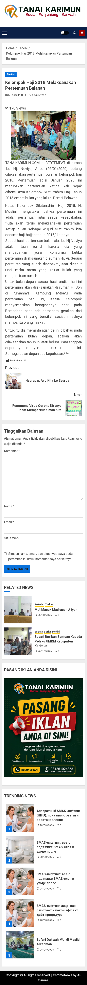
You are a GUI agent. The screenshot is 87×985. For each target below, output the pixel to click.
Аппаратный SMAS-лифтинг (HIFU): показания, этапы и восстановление (59, 815)
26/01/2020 (39, 95)
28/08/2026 (47, 825)
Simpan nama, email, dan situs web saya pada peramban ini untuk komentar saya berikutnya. (40, 556)
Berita (47, 631)
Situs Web (11, 538)
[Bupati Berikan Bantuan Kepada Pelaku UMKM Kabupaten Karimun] (18, 641)
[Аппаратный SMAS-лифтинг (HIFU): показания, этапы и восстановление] (20, 818)
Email (9, 522)
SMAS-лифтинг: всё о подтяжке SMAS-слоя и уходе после (55, 847)
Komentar (12, 451)
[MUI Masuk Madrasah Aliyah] (18, 609)
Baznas (39, 631)
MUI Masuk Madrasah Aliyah (56, 610)
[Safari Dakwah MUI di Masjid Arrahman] (20, 944)
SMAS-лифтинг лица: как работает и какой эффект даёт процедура (57, 910)
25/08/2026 (45, 615)
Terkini (11, 74)
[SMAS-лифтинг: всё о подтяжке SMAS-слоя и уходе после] (20, 850)
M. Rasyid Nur (17, 95)
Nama (9, 506)
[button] (4, 32)
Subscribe (82, 33)
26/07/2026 (45, 651)
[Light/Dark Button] (65, 33)
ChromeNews (62, 975)
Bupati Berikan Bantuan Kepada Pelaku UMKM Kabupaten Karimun (58, 641)
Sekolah (39, 604)
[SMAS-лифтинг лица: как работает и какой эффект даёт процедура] (20, 913)
